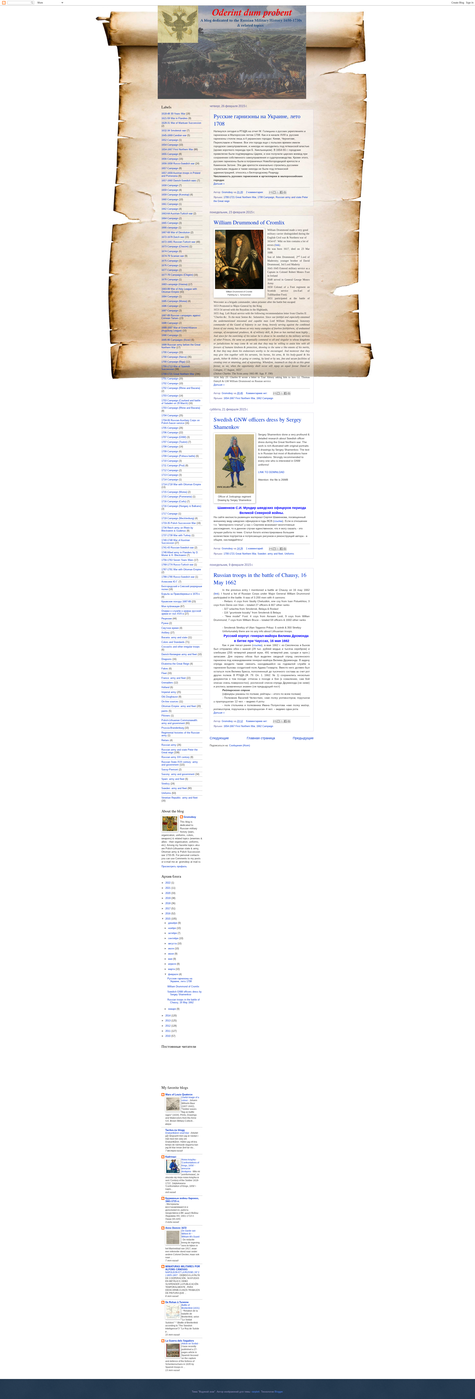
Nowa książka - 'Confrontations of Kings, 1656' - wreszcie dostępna (190, 1165)
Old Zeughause (169, 696)
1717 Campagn (169, 513)
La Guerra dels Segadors (179, 1340)
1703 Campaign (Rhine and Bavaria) (180, 407)
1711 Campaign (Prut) (173, 465)
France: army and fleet (173, 678)
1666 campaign (169, 227)
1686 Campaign (169, 306)
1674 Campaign (169, 251)
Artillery (165, 632)
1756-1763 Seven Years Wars (177, 560)
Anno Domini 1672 (175, 1228)
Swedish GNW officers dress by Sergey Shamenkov (184, 993)
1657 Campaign (169, 168)
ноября (172, 928)
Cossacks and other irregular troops (180, 646)
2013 (168, 1020)
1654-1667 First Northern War (239, 398)
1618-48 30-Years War (173, 113)
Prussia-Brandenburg (172, 727)
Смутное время (170, 628)
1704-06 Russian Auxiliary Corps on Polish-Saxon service (180, 421)
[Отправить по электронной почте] (271, 192)
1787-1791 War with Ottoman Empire (181, 569)
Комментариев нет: (257, 393)
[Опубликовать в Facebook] (281, 192)
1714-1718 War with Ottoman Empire (181, 484)
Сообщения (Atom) (239, 745)
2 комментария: (255, 192)
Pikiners (165, 715)
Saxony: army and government (177, 774)
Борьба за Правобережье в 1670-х (180, 594)
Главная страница (261, 738)
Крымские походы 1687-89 (176, 601)
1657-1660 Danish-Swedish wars (178, 180)
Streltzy (165, 783)
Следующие (219, 738)
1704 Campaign (169, 415)
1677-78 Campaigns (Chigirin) (177, 274)
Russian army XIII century (175, 757)
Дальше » (219, 183)
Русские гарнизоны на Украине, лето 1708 (179, 980)
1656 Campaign (169, 158)
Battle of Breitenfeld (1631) (190, 1306)
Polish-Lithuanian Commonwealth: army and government (179, 721)
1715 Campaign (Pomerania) (176, 496)
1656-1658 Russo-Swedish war (177, 163)
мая (170, 958)
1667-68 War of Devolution (175, 232)
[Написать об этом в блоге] (274, 192)
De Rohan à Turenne (177, 1302)
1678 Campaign (169, 279)
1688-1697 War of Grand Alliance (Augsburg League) (179, 329)
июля (171, 948)
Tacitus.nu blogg (175, 1130)
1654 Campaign (169, 144)
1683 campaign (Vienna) (174, 284)
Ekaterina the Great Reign (175, 663)
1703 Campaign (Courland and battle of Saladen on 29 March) (180, 402)
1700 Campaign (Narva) (174, 357)
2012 (168, 1025)
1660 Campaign (169, 199)
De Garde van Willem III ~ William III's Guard (190, 1233)
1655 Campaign (169, 154)
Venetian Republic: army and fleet (179, 797)
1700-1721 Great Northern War (240, 197)
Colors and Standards (173, 642)
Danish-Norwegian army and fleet (179, 654)
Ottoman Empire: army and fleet (178, 706)
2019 (168, 898)
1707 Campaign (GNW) (173, 437)
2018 (168, 903)
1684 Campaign (169, 296)
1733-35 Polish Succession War (178, 523)
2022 (168, 882)
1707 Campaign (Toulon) (174, 442)
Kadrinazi (170, 1156)
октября (173, 933)
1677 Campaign (169, 270)
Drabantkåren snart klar (177, 1133)
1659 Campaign (169, 190)
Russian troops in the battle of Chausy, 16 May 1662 (183, 1001)
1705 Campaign (169, 427)
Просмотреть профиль (174, 866)
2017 (168, 908)
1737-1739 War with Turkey (176, 535)
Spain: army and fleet (172, 779)
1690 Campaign (169, 335)
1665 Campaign (169, 223)
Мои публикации (170, 606)
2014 (168, 1015)
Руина (164, 623)
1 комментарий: (255, 548)
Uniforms (289, 553)
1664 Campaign (169, 218)
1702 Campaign (169, 383)
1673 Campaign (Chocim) (175, 246)
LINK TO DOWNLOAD (271, 472)
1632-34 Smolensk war (173, 130)
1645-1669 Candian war (173, 135)
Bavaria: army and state (174, 637)
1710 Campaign (169, 460)
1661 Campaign (169, 204)
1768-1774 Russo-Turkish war (177, 564)
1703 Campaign (169, 395)
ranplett (256, 1391)
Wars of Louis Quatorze (178, 1094)
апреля (172, 963)
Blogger (279, 1391)
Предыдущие (303, 738)
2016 (168, 913)
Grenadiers (167, 682)
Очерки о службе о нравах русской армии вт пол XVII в (181, 612)
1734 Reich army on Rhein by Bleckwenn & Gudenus (177, 529)
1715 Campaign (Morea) (174, 492)
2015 (168, 918)
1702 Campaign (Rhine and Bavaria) (180, 388)
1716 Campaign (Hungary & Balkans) (181, 506)
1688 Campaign (169, 323)
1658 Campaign (169, 185)
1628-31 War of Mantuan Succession (181, 123)
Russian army (168, 745)
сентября (173, 938)
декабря (173, 923)
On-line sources (169, 701)
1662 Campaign (264, 398)
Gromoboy (190, 817)
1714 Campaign (169, 479)
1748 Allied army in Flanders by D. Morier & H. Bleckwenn (179, 554)
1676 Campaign (169, 265)
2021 (168, 888)
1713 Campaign (169, 475)
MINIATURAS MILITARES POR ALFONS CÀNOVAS (182, 1268)
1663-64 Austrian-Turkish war (177, 213)
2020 (168, 893)
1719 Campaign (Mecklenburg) (177, 518)
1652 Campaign (169, 140)
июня (171, 953)
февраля (173, 974)
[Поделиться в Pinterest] (285, 192)
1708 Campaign (266, 197)
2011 (168, 1031)
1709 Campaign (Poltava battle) (178, 456)
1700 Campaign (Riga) (173, 361)
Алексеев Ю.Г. (169, 581)
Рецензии (166, 618)
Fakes (164, 668)
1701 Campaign (169, 378)
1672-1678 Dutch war (172, 237)
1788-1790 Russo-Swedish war (177, 576)
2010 (168, 1036)
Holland (165, 687)
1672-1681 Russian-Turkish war (178, 241)
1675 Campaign (169, 260)
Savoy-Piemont (169, 769)
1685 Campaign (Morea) (174, 301)
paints (164, 711)
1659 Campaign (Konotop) (175, 194)
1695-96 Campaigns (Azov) (176, 339)
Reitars (165, 740)
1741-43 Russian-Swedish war (177, 547)
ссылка (278, 521)
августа (172, 943)
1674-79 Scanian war (172, 256)
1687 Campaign (169, 310)
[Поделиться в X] (278, 192)
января (172, 1009)
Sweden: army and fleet (270, 553)
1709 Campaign (169, 451)
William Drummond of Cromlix (249, 222)
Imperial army (168, 692)
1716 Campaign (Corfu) (173, 501)
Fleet (164, 673)
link (216, 593)
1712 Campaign (169, 470)
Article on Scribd (190, 1343)
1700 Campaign (169, 352)
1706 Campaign (169, 432)
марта (172, 969)
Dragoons (166, 659)
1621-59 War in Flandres (174, 118)
